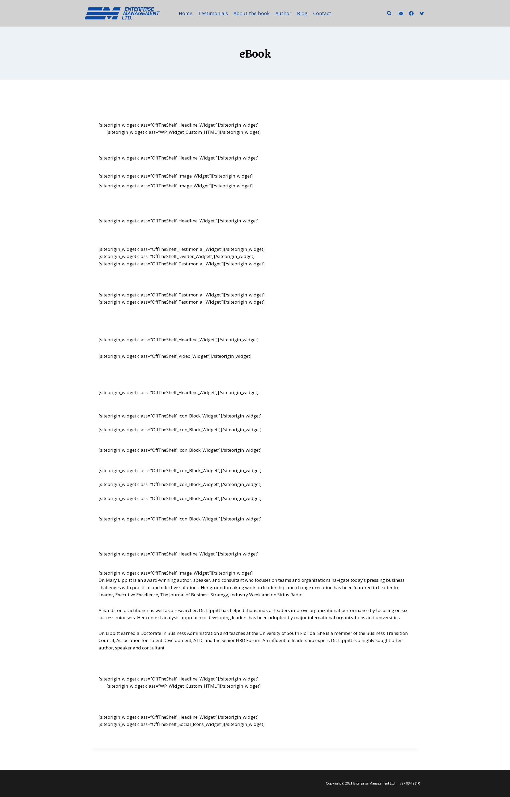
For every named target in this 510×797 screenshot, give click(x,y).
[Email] (401, 13)
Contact (322, 13)
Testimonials (213, 13)
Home (185, 13)
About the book (251, 13)
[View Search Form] (389, 13)
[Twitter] (421, 13)
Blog (302, 13)
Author (283, 13)
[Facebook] (411, 13)
